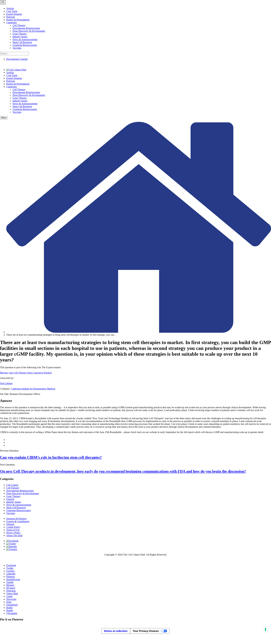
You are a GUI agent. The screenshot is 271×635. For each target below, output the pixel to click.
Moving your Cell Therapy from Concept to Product (26, 372)
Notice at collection (116, 630)
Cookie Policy (13, 527)
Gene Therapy (20, 33)
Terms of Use (13, 530)
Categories (11, 22)
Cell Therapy (19, 25)
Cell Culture (12, 485)
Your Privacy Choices (146, 630)
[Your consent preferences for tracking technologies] (265, 629)
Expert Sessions (14, 14)
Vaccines (17, 48)
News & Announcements (25, 39)
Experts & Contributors (17, 521)
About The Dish (14, 535)
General (10, 499)
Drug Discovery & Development (29, 31)
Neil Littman (6, 383)
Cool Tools (11, 11)
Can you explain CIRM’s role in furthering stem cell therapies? (51, 457)
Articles (10, 8)
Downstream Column (17, 59)
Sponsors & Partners (16, 518)
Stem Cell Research (22, 42)
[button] (4, 117)
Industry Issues (20, 36)
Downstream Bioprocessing (26, 28)
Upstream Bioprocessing (25, 45)
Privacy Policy (13, 532)
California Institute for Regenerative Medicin (33, 388)
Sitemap (10, 524)
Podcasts (10, 17)
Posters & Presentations (17, 19)
